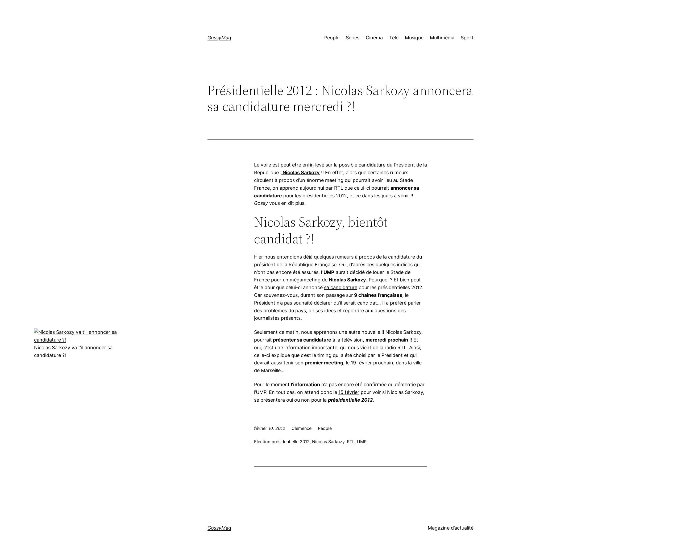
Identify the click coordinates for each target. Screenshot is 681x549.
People (325, 428)
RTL (351, 441)
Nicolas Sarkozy (328, 441)
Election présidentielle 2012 (282, 441)
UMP (362, 441)
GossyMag (219, 37)
